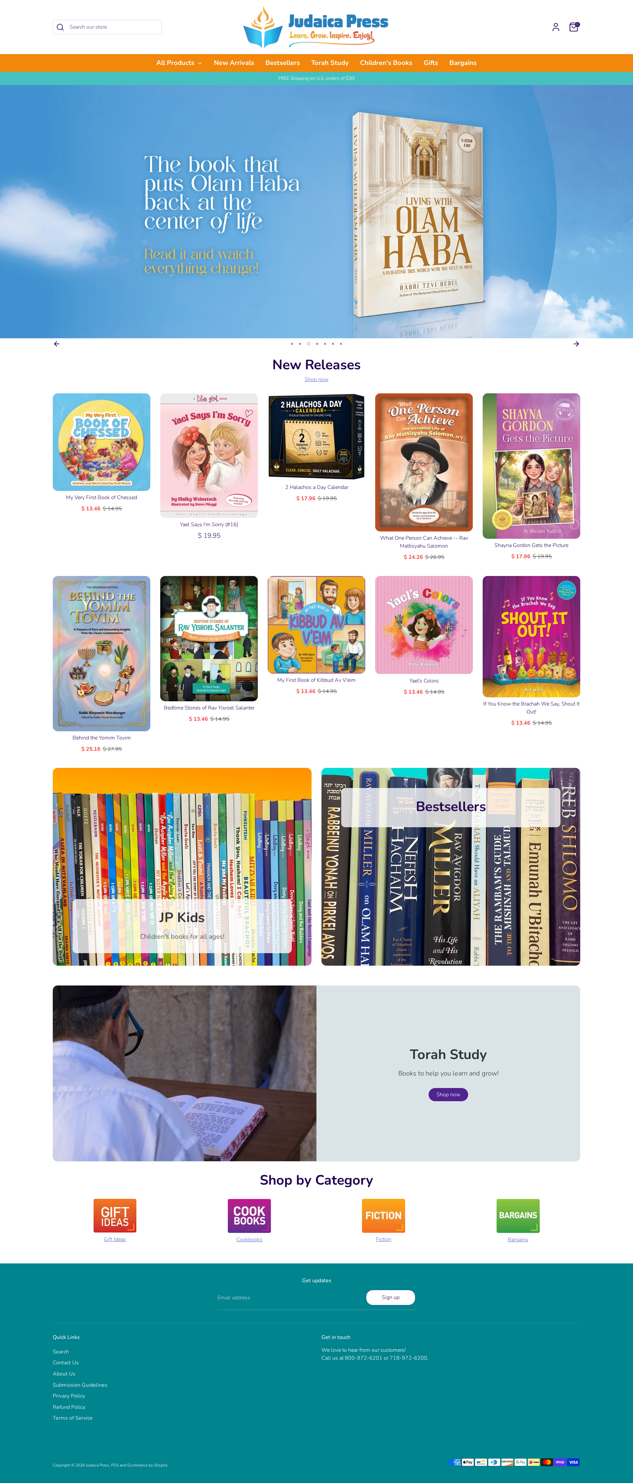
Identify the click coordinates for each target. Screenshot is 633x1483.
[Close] (384, 675)
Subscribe (317, 779)
